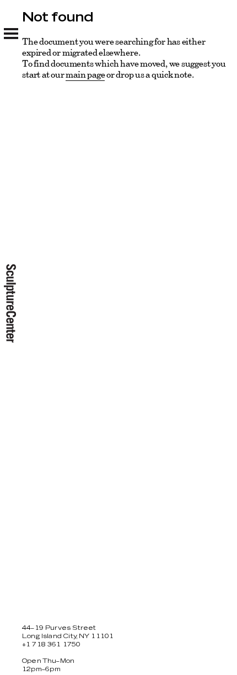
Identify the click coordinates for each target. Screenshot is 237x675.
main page (85, 74)
